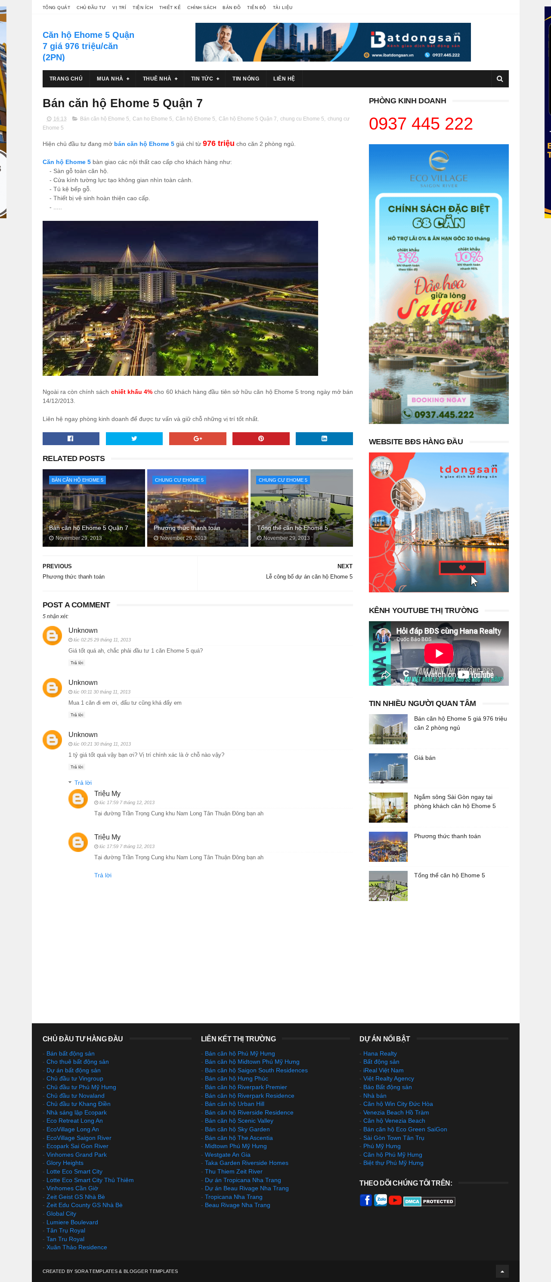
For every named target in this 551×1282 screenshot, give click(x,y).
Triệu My (107, 793)
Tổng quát (57, 7)
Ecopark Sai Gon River (77, 1146)
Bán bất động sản (70, 1053)
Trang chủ (66, 79)
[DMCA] (429, 1204)
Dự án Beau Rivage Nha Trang (247, 1188)
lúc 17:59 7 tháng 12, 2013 (127, 802)
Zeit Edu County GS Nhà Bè (84, 1204)
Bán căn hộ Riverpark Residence (249, 1095)
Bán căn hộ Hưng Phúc (236, 1078)
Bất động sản (381, 1061)
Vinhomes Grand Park (76, 1154)
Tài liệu (283, 7)
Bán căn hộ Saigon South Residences (256, 1070)
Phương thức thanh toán (187, 527)
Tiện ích (143, 7)
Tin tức (202, 79)
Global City (61, 1213)
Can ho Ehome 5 (152, 119)
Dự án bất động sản (73, 1070)
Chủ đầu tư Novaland (75, 1095)
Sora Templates (96, 1271)
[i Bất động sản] (439, 590)
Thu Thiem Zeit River (234, 1171)
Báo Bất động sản (387, 1087)
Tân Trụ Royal (65, 1230)
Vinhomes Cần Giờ (72, 1188)
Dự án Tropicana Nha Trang (243, 1180)
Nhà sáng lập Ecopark (76, 1112)
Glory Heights (65, 1162)
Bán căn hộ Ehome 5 (104, 119)
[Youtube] (395, 1204)
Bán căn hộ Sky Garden (237, 1129)
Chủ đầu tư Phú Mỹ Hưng (81, 1087)
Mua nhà (110, 79)
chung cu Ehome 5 (302, 119)
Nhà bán (375, 1095)
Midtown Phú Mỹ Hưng (236, 1146)
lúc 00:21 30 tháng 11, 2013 (102, 743)
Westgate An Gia (228, 1154)
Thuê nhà (157, 79)
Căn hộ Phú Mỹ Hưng (392, 1154)
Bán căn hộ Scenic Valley (239, 1120)
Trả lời (77, 662)
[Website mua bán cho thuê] (333, 59)
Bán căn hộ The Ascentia (239, 1137)
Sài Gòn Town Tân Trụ (393, 1137)
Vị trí (119, 7)
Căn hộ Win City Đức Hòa (398, 1103)
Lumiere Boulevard (72, 1222)
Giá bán (425, 757)
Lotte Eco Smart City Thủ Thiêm (90, 1180)
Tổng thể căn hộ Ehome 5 (292, 527)
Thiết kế (170, 7)
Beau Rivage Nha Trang (237, 1204)
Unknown (83, 630)
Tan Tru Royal (65, 1239)
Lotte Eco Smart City (74, 1171)
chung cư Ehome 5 (179, 480)
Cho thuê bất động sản (77, 1061)
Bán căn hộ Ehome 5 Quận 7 (88, 527)
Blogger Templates (151, 1271)
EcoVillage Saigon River (78, 1137)
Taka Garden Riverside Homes (246, 1162)
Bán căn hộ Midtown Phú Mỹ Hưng (252, 1061)
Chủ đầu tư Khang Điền (78, 1103)
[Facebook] (365, 1204)
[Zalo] (380, 1204)
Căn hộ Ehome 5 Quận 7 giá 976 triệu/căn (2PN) (88, 46)
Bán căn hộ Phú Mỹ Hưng (240, 1053)
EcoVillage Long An (72, 1129)
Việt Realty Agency (388, 1078)
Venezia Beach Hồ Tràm (396, 1112)
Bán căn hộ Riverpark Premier (246, 1087)
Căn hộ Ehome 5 (195, 119)
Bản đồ (232, 7)
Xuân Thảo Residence (76, 1247)
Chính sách (201, 7)
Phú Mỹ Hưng (382, 1146)
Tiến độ (256, 7)
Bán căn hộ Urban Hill (234, 1103)
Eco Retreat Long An (74, 1120)
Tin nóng (245, 79)
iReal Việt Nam (383, 1070)
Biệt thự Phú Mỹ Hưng (393, 1162)
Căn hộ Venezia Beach (394, 1120)
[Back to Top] (502, 1271)
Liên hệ (284, 79)
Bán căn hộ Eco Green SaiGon (405, 1129)
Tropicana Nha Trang (234, 1196)
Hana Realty (380, 1053)
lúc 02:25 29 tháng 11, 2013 (102, 639)
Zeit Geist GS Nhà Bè (75, 1196)
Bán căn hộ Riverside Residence (249, 1112)
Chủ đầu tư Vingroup (74, 1078)
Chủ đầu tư (91, 7)
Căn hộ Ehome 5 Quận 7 (248, 119)
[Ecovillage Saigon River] (439, 421)
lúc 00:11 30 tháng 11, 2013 (102, 691)
